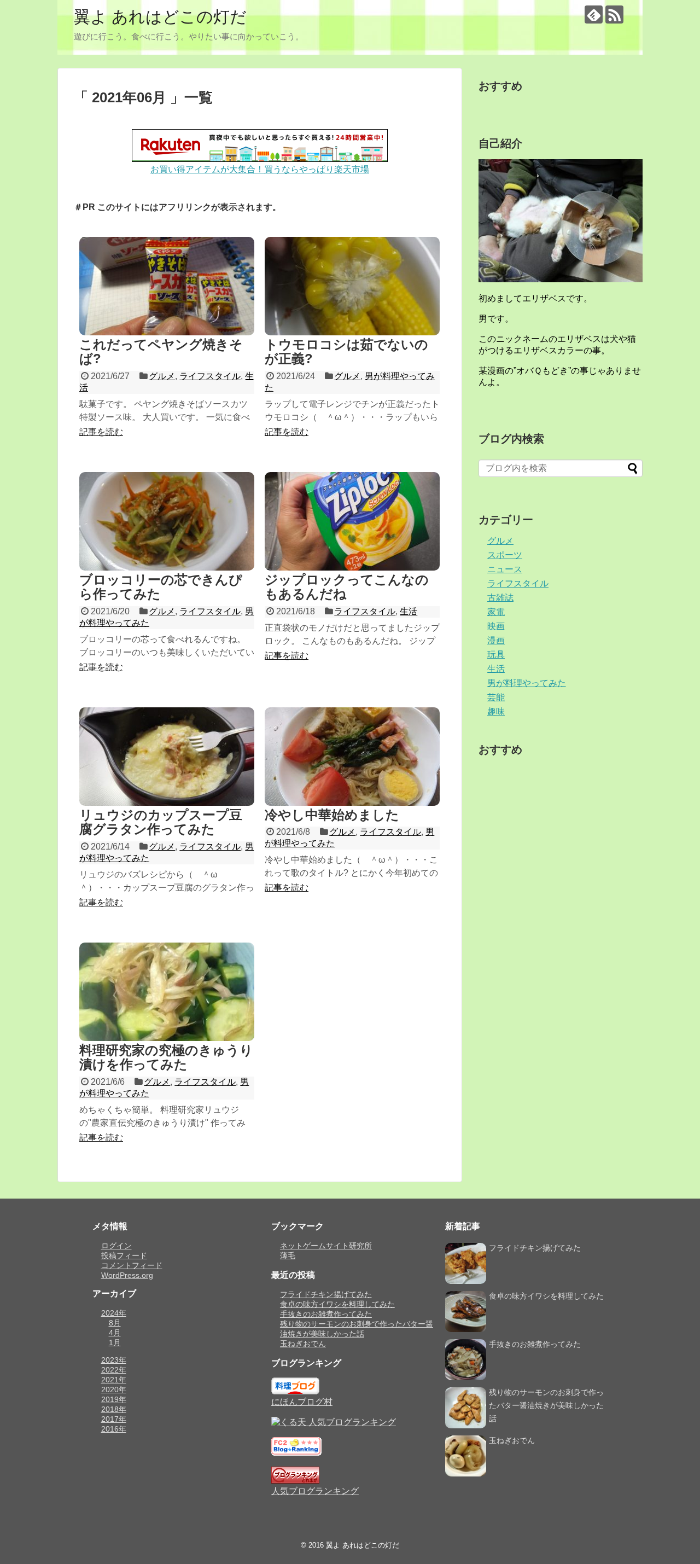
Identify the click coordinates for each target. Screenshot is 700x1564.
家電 (496, 612)
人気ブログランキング (315, 1491)
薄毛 (287, 1255)
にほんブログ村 (301, 1401)
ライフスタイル (210, 376)
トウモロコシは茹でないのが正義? (346, 351)
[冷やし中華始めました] (352, 756)
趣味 (496, 711)
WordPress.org (127, 1275)
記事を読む (101, 432)
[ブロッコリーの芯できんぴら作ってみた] (166, 521)
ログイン (116, 1245)
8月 (115, 1322)
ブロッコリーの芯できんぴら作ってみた (160, 586)
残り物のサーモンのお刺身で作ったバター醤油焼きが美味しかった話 (546, 1405)
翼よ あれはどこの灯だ (160, 17)
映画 (496, 626)
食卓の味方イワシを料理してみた (337, 1304)
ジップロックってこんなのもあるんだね (347, 586)
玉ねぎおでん (303, 1343)
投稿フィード (124, 1255)
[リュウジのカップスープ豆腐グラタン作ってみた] (166, 756)
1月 (115, 1342)
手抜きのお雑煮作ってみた (326, 1314)
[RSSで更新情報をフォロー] (614, 14)
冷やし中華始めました (332, 814)
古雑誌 (500, 597)
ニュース (504, 569)
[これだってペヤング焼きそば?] (166, 286)
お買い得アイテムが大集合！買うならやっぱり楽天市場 (259, 169)
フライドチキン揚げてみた (326, 1294)
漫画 (496, 640)
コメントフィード (131, 1265)
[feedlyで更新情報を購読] (594, 14)
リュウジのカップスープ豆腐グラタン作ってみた (160, 821)
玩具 (496, 654)
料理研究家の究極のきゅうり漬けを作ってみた (166, 1057)
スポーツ (504, 555)
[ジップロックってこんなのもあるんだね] (352, 521)
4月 (115, 1332)
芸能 (496, 697)
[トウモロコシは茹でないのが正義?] (352, 286)
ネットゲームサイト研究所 (326, 1245)
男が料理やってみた (526, 683)
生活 (408, 611)
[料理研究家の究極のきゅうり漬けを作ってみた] (166, 992)
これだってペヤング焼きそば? (161, 351)
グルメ (162, 376)
